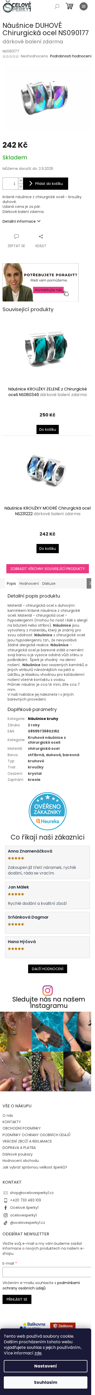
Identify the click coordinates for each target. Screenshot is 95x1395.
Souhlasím (45, 1382)
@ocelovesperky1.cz (27, 1222)
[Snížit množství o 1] (20, 186)
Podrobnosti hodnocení (70, 56)
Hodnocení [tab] (29, 583)
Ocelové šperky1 (24, 1207)
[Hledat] (57, 6)
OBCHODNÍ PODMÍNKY (22, 1128)
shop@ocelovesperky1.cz (32, 1192)
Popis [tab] (11, 583)
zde (38, 1353)
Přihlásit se (17, 1299)
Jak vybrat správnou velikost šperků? (35, 1167)
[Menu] (84, 6)
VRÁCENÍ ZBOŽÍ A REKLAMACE (27, 1141)
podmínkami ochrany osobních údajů (41, 1285)
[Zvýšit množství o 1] (20, 181)
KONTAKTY (12, 1121)
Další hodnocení (47, 968)
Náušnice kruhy (43, 718)
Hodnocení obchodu (21, 1160)
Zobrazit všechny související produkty (47, 568)
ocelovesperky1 (23, 1215)
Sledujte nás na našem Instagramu (48, 1002)
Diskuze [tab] (48, 583)
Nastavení (45, 1366)
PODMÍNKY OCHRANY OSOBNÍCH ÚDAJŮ (36, 1134)
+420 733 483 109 (25, 1200)
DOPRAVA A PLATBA (19, 1147)
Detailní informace (19, 221)
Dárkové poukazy (18, 1154)
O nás (8, 1115)
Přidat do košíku (49, 183)
